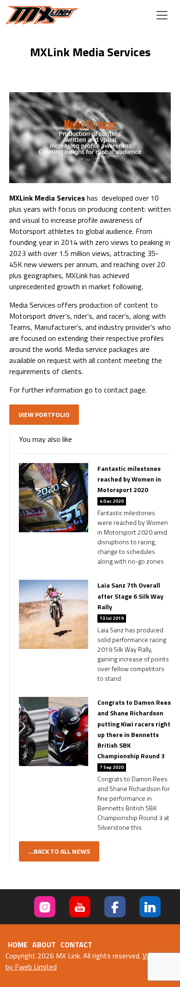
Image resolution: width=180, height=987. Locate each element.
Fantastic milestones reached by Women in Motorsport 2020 (129, 479)
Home (18, 944)
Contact (76, 944)
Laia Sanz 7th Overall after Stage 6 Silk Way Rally (130, 595)
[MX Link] (42, 15)
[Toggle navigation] (162, 15)
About (44, 944)
